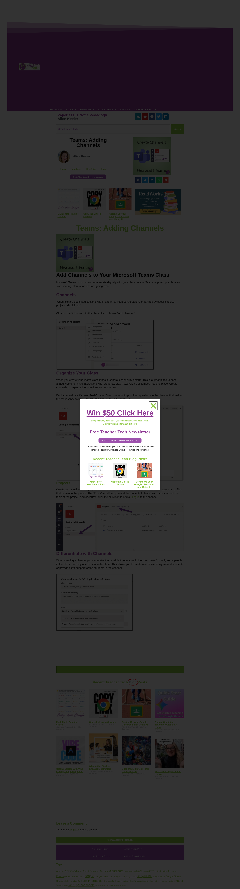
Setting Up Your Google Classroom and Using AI (144, 484)
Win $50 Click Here (120, 413)
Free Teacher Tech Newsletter (120, 431)
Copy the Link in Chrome (120, 483)
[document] (120, 444)
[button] (153, 406)
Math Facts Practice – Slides (96, 483)
